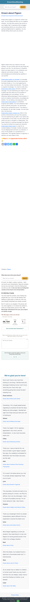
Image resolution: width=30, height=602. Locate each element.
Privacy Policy (15, 595)
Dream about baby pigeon (8, 88)
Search (23, 7)
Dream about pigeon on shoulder (10, 79)
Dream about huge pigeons (8, 101)
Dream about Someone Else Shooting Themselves (13, 465)
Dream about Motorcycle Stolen (11, 398)
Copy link (15, 356)
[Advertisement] (15, 48)
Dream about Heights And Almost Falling (14, 507)
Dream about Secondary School (11, 525)
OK (18, 601)
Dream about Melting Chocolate (11, 421)
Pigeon (9, 269)
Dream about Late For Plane (10, 563)
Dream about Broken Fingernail (11, 484)
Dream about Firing (8, 545)
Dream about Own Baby (9, 586)
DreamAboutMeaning (15, 2)
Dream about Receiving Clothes (11, 441)
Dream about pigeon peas (8, 126)
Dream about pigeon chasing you (10, 113)
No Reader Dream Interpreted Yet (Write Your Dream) (12, 15)
